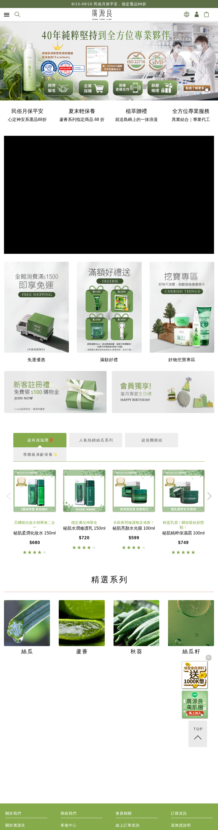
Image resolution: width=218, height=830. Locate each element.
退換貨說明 (181, 825)
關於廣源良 (15, 825)
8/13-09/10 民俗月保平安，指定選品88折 (109, 4)
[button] (17, 75)
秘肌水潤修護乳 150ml (84, 528)
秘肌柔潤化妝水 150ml (34, 533)
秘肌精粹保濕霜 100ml (183, 533)
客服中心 (69, 825)
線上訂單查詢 (128, 825)
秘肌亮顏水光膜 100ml (133, 528)
